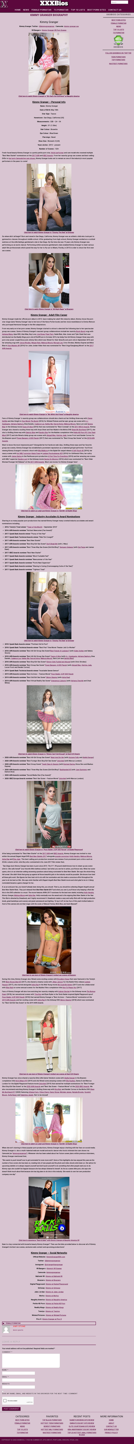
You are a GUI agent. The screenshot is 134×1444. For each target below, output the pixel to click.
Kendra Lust (22, 459)
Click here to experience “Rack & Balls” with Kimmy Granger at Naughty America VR (49, 1240)
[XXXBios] (54, 3)
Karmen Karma (69, 764)
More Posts (18, 1330)
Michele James (65, 1092)
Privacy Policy (111, 1433)
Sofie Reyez (12, 1095)
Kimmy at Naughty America (56, 1300)
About (111, 1423)
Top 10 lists (78, 10)
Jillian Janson (57, 982)
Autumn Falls (74, 757)
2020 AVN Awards (33, 1086)
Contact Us (114, 10)
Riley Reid (9, 988)
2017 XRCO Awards (82, 427)
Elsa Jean (16, 859)
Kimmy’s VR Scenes (54, 1269)
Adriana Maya (7, 334)
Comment (7, 1352)
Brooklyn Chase (63, 979)
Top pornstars (118, 60)
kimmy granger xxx (71, 26)
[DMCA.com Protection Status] (118, 40)
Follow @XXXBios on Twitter (118, 53)
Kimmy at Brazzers (53, 1280)
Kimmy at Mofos (52, 1296)
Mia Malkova (43, 451)
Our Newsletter (111, 1430)
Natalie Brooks (78, 1092)
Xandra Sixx (43, 433)
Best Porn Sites (96, 10)
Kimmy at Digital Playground (57, 1284)
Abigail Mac (51, 435)
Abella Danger (88, 757)
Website (6, 1384)
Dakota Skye (30, 433)
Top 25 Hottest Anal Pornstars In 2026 (82, 1434)
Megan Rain (35, 343)
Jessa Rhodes (25, 343)
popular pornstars (62, 856)
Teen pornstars (118, 57)
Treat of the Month (34, 527)
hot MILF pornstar (24, 453)
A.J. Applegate (71, 656)
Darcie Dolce (58, 424)
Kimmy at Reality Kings (55, 1307)
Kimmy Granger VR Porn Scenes (54, 30)
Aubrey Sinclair (64, 991)
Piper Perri (49, 334)
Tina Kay (37, 994)
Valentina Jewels (27, 1095)
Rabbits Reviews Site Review (82, 1420)
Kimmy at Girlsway (53, 1288)
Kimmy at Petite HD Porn (55, 1304)
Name (5, 1370)
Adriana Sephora (17, 424)
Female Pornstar (41, 10)
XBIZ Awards (48, 156)
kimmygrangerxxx (19, 1153)
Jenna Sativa (17, 456)
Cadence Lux (39, 424)
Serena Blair (68, 658)
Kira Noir (58, 1089)
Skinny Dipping (65, 1000)
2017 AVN (35, 156)
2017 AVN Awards (37, 462)
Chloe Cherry (44, 1092)
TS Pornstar (61, 10)
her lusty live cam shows (22, 158)
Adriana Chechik (77, 681)
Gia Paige (81, 547)
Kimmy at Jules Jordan (55, 1292)
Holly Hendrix (75, 856)
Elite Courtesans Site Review (82, 1426)
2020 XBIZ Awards (82, 1086)
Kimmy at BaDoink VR (54, 1276)
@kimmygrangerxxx (46, 26)
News (26, 10)
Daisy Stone (54, 1092)
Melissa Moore (47, 343)
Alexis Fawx (35, 453)
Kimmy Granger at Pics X (52, 1319)
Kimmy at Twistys (53, 1311)
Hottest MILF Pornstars (52, 1430)
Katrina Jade (61, 435)
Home (18, 10)
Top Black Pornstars (52, 1420)
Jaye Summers (81, 770)
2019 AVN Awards (9, 1000)
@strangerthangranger (54, 1265)
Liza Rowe (41, 334)
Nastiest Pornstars (118, 64)
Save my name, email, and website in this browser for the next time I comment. (40, 1393)
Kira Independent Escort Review (82, 1430)
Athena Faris (34, 1092)
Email (5, 1377)
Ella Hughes (70, 1081)
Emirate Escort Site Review (82, 1423)
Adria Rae (65, 677)
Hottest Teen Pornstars (52, 1423)
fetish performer (57, 153)
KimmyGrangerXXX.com (56, 1257)
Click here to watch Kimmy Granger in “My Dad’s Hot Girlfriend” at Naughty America (49, 96)
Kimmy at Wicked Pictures (56, 1315)
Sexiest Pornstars (52, 1426)
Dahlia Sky (49, 424)
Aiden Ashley (79, 651)
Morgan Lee (58, 343)
